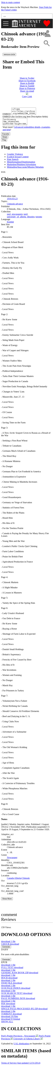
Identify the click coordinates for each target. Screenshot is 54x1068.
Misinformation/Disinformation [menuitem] (21, 162)
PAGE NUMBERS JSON (18, 998)
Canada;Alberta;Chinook (18, 878)
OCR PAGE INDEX (15, 988)
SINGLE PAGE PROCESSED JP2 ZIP (24, 1008)
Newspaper (12, 857)
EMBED (7, 114)
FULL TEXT (12, 967)
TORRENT (11, 1014)
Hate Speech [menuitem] (12, 159)
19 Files (9, 1016)
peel (25, 214)
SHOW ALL (7, 1021)
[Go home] (26, 23)
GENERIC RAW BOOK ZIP (19, 972)
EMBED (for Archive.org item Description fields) (25, 116)
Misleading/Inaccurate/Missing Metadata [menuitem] (25, 167)
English (10, 222)
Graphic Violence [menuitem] (15, 154)
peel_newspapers (14, 214)
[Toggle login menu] (47, 34)
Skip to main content (10, 2)
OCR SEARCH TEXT (16, 993)
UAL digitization (22, 1043)
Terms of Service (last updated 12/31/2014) (20, 1063)
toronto (39, 216)
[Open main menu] (5, 23)
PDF (8, 1003)
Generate (6, 947)
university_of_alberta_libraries (20, 216)
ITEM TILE (11, 983)
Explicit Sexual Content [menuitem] (18, 156)
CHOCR (10, 944)
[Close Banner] (4, 16)
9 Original (10, 1019)
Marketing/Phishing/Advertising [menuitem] (21, 164)
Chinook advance (15, 204)
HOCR (9, 978)
